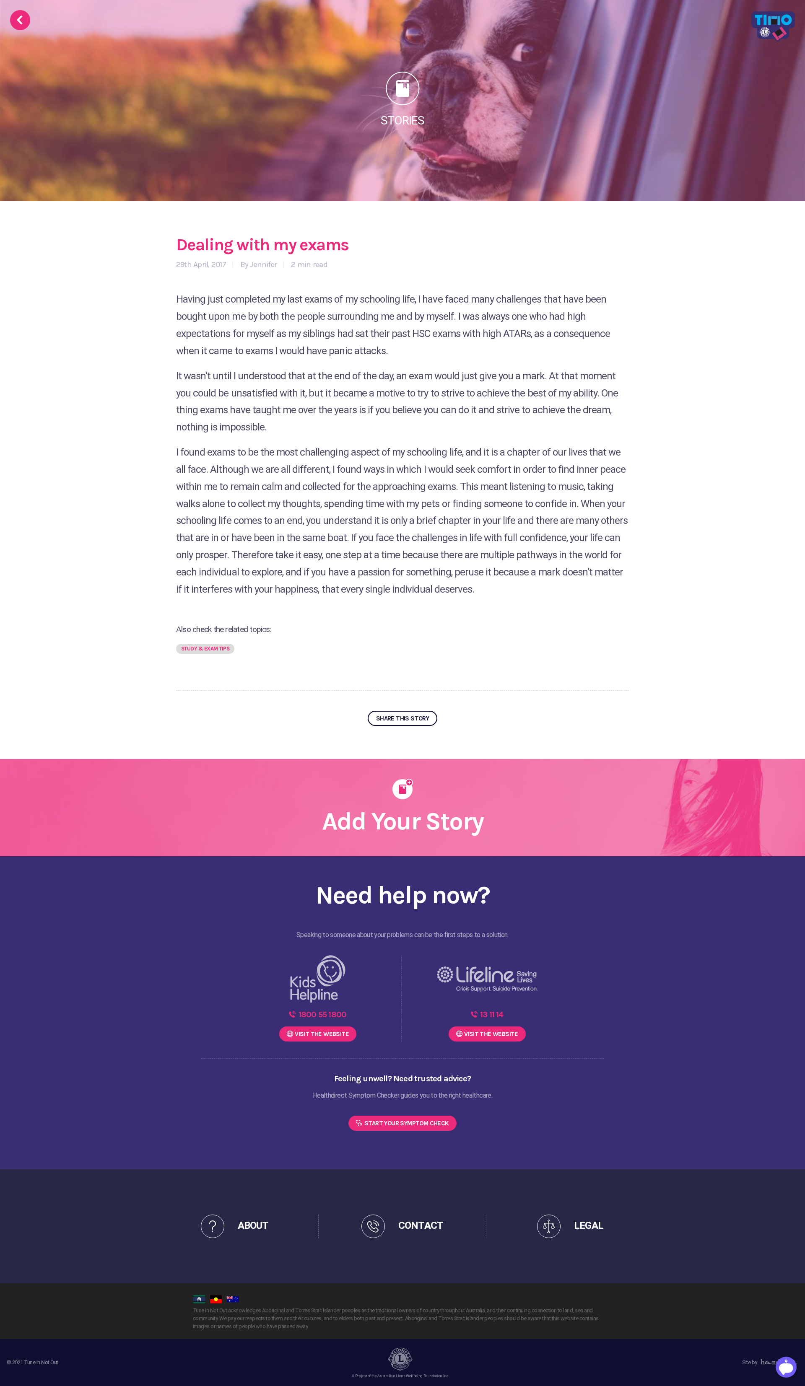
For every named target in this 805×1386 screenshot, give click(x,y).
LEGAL (588, 1226)
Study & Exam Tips (205, 648)
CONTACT (420, 1226)
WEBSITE (322, 1034)
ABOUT (253, 1226)
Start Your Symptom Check (406, 1123)
